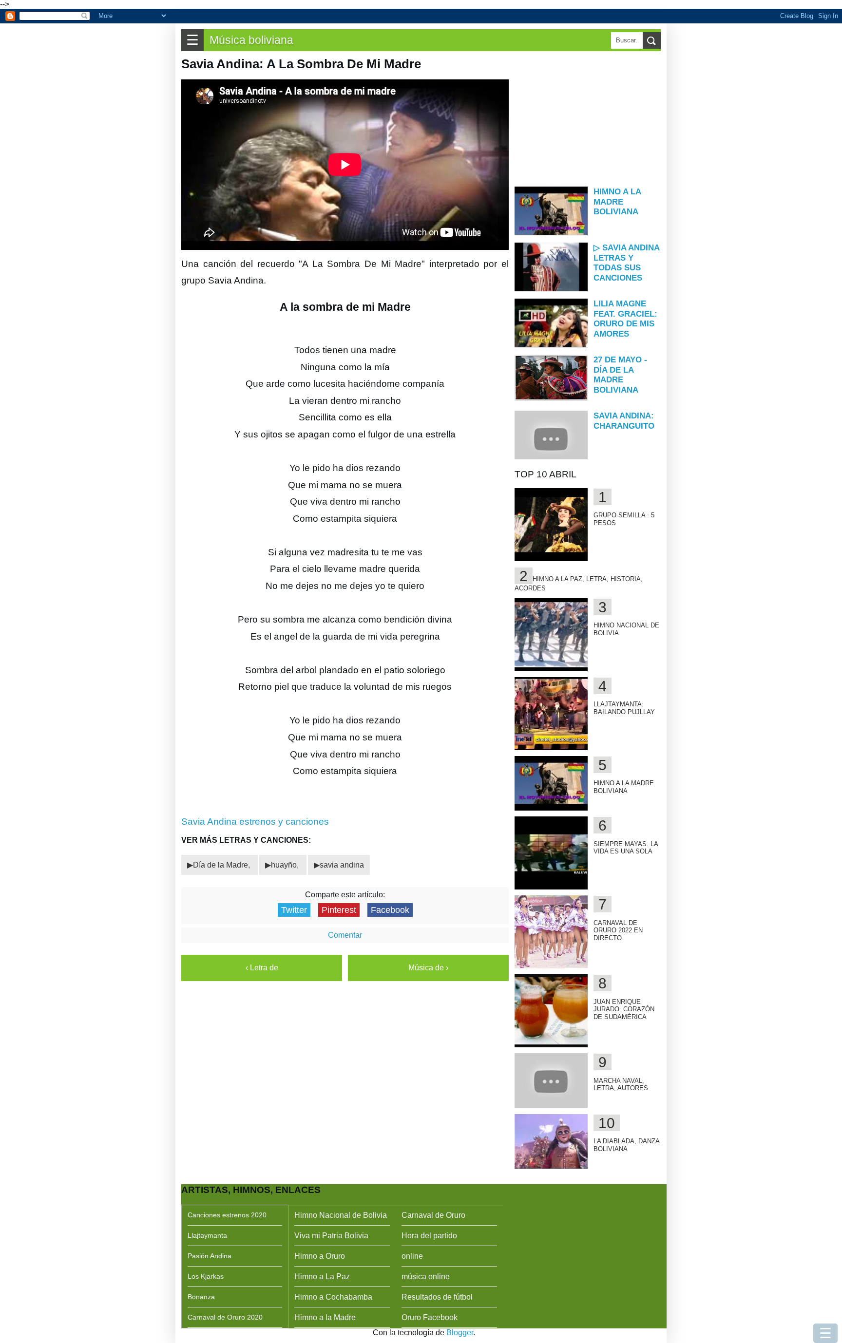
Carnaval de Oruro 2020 (225, 1317)
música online (426, 1276)
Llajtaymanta (207, 1235)
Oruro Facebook (430, 1317)
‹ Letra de (262, 968)
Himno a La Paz (322, 1276)
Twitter (294, 910)
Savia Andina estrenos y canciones (255, 821)
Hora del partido (429, 1235)
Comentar (345, 935)
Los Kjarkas (206, 1276)
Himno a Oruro (319, 1256)
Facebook (390, 910)
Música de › (428, 968)
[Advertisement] (588, 118)
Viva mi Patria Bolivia (331, 1235)
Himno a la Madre (325, 1317)
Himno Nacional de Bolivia (340, 1215)
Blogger (459, 1332)
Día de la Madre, (222, 865)
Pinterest (339, 910)
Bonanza (201, 1297)
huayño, (286, 865)
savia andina (342, 865)
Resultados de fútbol (437, 1297)
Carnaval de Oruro (433, 1215)
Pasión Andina (209, 1256)
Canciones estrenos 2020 (227, 1215)
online (412, 1256)
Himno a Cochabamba (333, 1297)
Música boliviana (251, 40)
